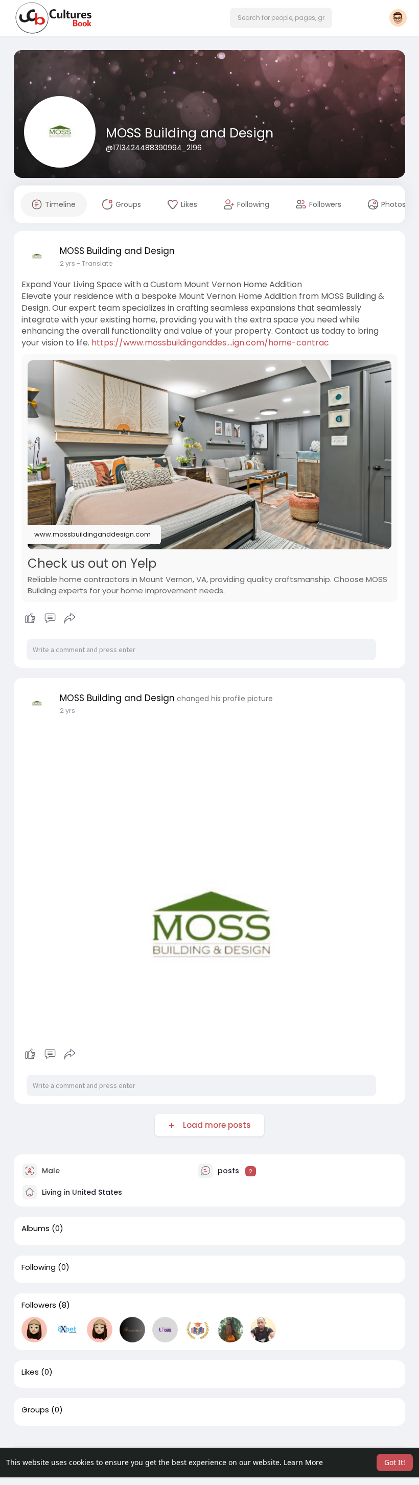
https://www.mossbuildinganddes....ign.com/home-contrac (210, 343)
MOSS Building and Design (189, 133)
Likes (30, 1372)
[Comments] (50, 618)
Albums (35, 1228)
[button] (281, 18)
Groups (35, 1410)
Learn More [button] (303, 1462)
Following (38, 1267)
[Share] (70, 618)
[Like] (50, 618)
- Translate (95, 263)
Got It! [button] (394, 1462)
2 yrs (67, 263)
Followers (38, 1305)
